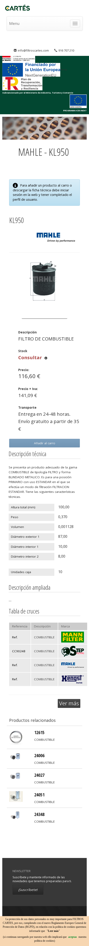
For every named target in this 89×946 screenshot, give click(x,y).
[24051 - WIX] (16, 796)
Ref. (15, 637)
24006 (39, 755)
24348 (39, 814)
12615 (39, 732)
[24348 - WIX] (16, 816)
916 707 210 (66, 50)
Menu (14, 23)
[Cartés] (19, 8)
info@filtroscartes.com (33, 50)
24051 (39, 794)
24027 (39, 775)
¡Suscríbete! (28, 889)
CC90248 (18, 651)
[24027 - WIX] (16, 776)
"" (53, 931)
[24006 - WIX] (16, 757)
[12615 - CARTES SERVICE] (16, 737)
